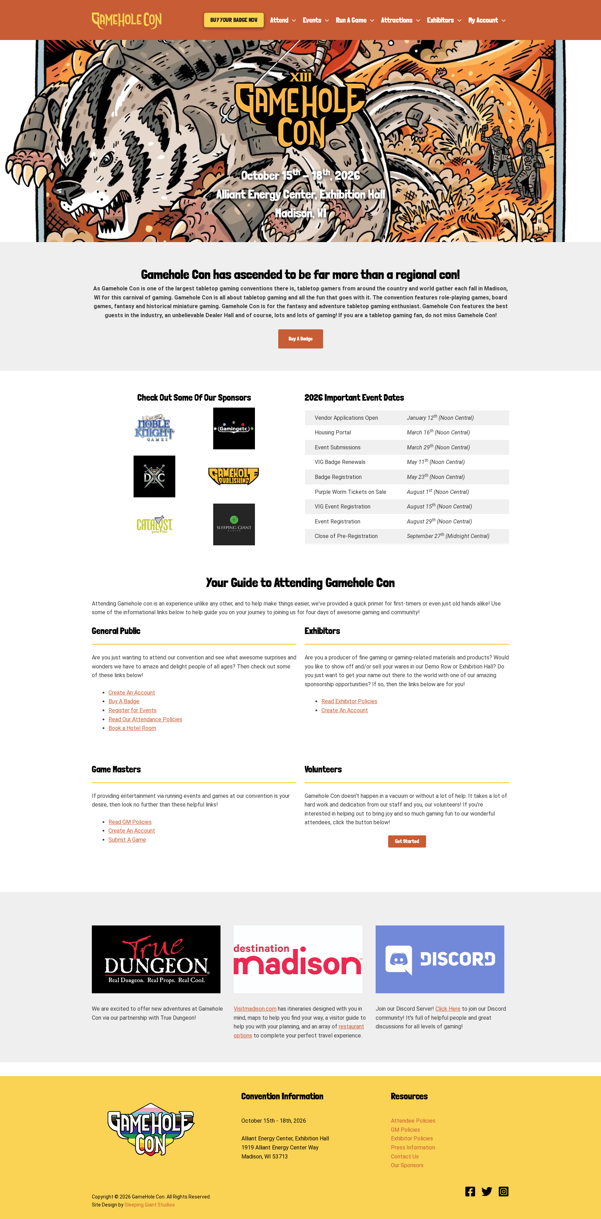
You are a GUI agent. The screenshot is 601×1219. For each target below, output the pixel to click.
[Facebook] (470, 1191)
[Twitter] (486, 1191)
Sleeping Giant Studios (150, 1205)
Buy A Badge (124, 701)
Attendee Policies (413, 1120)
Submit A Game (127, 839)
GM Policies (405, 1129)
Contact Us (405, 1156)
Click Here (447, 1008)
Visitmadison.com (255, 1008)
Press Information (413, 1147)
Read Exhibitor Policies (349, 701)
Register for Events (133, 710)
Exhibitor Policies (412, 1138)
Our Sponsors (407, 1165)
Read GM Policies (130, 822)
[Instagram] (503, 1191)
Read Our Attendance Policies (145, 719)
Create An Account (132, 692)
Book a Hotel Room (132, 728)
